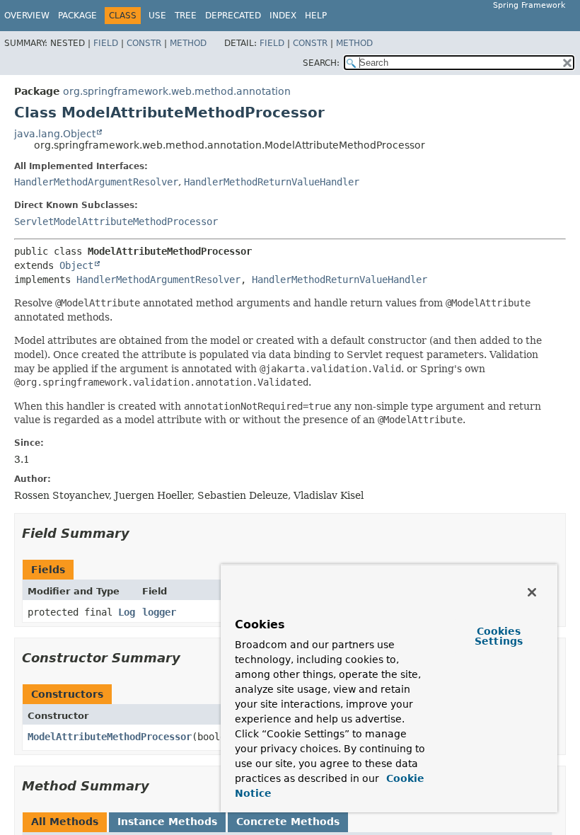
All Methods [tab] (64, 821)
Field (105, 43)
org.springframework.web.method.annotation (177, 91)
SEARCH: (321, 63)
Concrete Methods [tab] (288, 821)
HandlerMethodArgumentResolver (96, 182)
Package (77, 16)
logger (159, 612)
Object (76, 265)
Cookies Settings (499, 636)
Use (157, 16)
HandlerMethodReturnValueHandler (271, 182)
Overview (27, 16)
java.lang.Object (54, 133)
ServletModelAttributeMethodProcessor (116, 221)
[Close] (531, 592)
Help (316, 16)
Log (126, 612)
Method (188, 43)
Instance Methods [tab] (167, 821)
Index (282, 16)
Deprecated (233, 16)
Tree (186, 16)
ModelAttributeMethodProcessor (110, 736)
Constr (144, 43)
